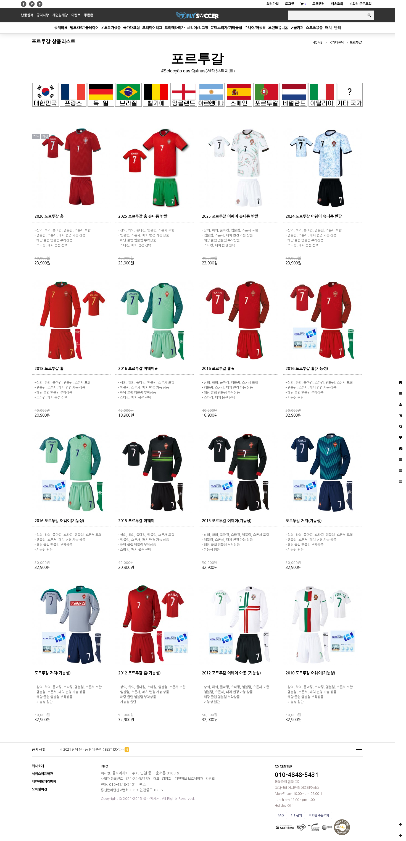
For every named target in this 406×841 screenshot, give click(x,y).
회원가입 (273, 4)
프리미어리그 (152, 28)
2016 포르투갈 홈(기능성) (307, 368)
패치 (328, 28)
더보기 (359, 749)
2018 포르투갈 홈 (49, 368)
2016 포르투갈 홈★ (218, 368)
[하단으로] (400, 835)
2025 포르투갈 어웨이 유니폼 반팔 (230, 216)
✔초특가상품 (111, 28)
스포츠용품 (314, 28)
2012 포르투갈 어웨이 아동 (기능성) (231, 673)
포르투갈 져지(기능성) (304, 521)
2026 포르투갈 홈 (49, 216)
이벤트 (75, 15)
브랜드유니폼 (278, 28)
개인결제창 (60, 15)
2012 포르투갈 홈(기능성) (139, 673)
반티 (337, 28)
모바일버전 (39, 789)
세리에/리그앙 (197, 28)
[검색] (369, 15)
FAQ (281, 815)
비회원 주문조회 (360, 4)
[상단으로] (400, 824)
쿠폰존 (88, 15)
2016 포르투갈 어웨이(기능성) (59, 521)
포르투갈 (356, 42)
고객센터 (318, 4)
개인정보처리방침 (44, 781)
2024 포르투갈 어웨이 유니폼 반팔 (314, 216)
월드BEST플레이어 (84, 28)
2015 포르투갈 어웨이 (136, 521)
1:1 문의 (296, 815)
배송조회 (337, 4)
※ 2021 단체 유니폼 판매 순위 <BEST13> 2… (91, 749)
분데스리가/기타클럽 (226, 28)
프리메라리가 (174, 28)
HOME (318, 42)
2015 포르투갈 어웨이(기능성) (227, 521)
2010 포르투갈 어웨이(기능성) (310, 673)
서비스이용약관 (42, 774)
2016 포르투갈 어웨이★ (138, 368)
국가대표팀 (131, 28)
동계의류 (60, 28)
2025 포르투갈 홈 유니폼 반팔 (142, 216)
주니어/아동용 (255, 28)
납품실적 (27, 15)
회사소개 (38, 766)
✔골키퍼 (297, 28)
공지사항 (43, 15)
